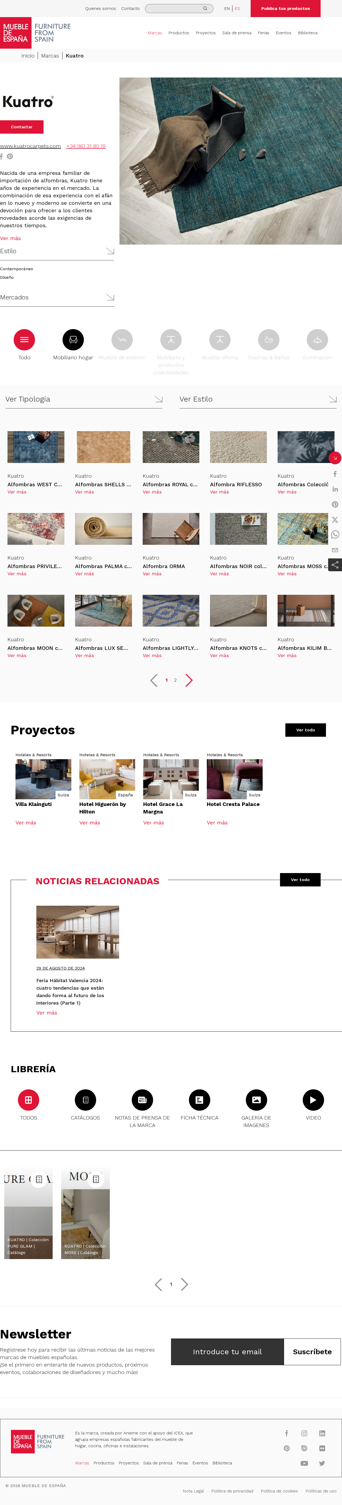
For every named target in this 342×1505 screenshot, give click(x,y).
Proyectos (206, 32)
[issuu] (304, 1448)
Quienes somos (100, 8)
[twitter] (335, 519)
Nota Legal (193, 1491)
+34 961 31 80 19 (86, 146)
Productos (178, 32)
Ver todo (305, 729)
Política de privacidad (232, 1491)
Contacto (130, 8)
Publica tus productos (285, 8)
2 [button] (175, 680)
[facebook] (335, 474)
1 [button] (167, 680)
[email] (335, 550)
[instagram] (304, 1433)
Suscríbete (312, 1351)
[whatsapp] (335, 534)
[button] (57, 251)
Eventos (284, 32)
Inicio (27, 55)
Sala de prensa (236, 32)
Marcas (155, 32)
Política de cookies (279, 1491)
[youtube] (304, 1463)
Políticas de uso (321, 1491)
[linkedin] (335, 489)
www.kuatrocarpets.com (30, 146)
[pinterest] (335, 504)
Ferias (263, 32)
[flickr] (322, 1448)
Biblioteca (307, 32)
